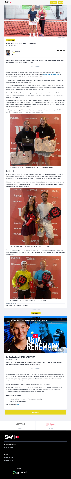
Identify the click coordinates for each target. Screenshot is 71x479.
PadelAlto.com (8, 457)
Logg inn (61, 2)
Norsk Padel (11, 40)
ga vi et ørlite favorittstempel (51, 74)
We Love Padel (17, 305)
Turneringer (25, 305)
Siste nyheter (53, 2)
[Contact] (12, 54)
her (18, 404)
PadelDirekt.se (8, 460)
